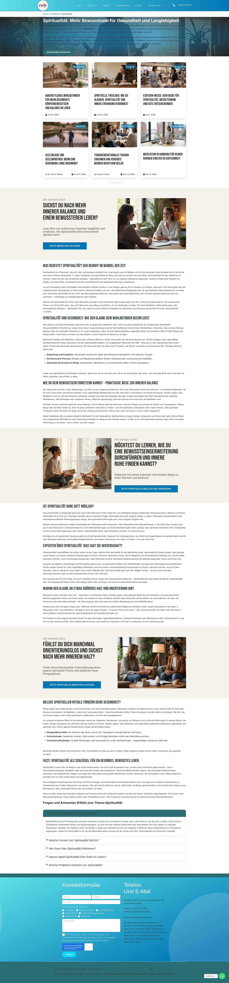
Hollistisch (55, 14)
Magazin (106, 5)
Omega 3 (70, 910)
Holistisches (79, 66)
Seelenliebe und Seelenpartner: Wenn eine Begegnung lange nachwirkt (61, 159)
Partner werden (154, 5)
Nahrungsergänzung (93, 913)
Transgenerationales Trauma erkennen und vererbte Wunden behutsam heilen (111, 159)
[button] (114, 813)
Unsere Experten (122, 5)
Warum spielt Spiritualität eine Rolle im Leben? (77, 856)
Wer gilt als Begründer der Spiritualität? (73, 813)
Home (45, 14)
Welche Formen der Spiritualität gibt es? (74, 840)
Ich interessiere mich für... (76, 906)
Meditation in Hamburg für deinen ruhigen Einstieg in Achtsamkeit (162, 156)
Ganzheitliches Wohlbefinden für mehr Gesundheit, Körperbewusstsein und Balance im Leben (62, 102)
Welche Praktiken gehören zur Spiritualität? (76, 865)
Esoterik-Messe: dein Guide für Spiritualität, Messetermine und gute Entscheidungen (161, 100)
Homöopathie (106, 910)
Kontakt (138, 5)
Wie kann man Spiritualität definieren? (72, 848)
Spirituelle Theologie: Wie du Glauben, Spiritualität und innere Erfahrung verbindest (111, 100)
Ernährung (71, 916)
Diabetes (85, 916)
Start (79, 5)
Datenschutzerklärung (65, 969)
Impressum (81, 969)
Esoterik (130, 66)
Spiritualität (177, 126)
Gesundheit (71, 913)
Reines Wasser (87, 910)
